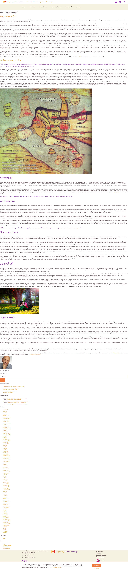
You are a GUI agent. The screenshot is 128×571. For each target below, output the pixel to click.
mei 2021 (5, 448)
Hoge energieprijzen (8, 16)
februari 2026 (6, 415)
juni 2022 (5, 436)
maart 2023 (5, 432)
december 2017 (6, 501)
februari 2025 (6, 420)
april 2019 (5, 479)
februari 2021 (6, 452)
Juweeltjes (98, 553)
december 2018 (6, 485)
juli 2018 (5, 491)
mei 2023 (5, 430)
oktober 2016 (6, 522)
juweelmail (69, 7)
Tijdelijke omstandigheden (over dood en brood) (14, 386)
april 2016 (5, 531)
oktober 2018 (6, 488)
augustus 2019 (6, 473)
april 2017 (5, 513)
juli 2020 (5, 463)
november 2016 (6, 520)
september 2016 (6, 523)
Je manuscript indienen (8, 392)
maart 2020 (5, 467)
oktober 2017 (6, 504)
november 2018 (6, 486)
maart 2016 (5, 532)
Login (4, 544)
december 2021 (6, 439)
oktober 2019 (6, 470)
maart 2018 (5, 497)
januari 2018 (6, 500)
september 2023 (6, 429)
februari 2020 (6, 469)
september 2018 (6, 489)
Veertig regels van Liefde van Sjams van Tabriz (17, 398)
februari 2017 (6, 516)
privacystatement (57, 567)
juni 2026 (5, 412)
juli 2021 (5, 445)
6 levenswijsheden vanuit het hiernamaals (21, 401)
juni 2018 (5, 492)
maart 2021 (5, 451)
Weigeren (96, 568)
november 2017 (6, 503)
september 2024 (6, 423)
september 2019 (6, 472)
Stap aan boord (100, 557)
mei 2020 (5, 464)
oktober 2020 (6, 458)
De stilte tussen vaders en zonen (10, 389)
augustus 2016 (6, 525)
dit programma (82, 56)
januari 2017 (6, 517)
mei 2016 (5, 529)
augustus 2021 (6, 443)
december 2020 (6, 455)
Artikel (4, 538)
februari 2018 (6, 498)
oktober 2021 (6, 442)
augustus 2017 (6, 507)
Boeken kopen (99, 551)
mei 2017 (5, 512)
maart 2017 (5, 515)
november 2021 (6, 440)
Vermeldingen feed (7, 545)
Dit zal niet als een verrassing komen (11, 388)
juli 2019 (5, 475)
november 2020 (6, 457)
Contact (26, 555)
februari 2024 (6, 426)
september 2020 (6, 460)
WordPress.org (6, 548)
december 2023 (6, 427)
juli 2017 (5, 509)
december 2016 (6, 519)
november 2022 (6, 433)
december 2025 (6, 417)
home (23, 7)
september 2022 (6, 435)
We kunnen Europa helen (10, 60)
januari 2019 (6, 483)
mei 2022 (5, 437)
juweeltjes (32, 7)
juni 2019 (5, 476)
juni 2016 (5, 528)
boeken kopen (43, 7)
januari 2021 (6, 454)
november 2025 (6, 418)
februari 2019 (6, 482)
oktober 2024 (6, 421)
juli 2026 (5, 411)
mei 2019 (5, 477)
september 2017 (6, 506)
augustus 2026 (6, 409)
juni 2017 (5, 510)
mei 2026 (5, 414)
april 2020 (5, 466)
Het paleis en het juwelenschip (9, 391)
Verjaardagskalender (101, 555)
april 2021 (5, 449)
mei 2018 (5, 494)
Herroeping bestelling (29, 557)
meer (77, 7)
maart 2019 (5, 480)
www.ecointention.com (35, 354)
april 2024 (5, 424)
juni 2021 (5, 446)
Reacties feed (6, 547)
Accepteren (96, 565)
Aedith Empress (6, 401)
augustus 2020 (6, 461)
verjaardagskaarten (56, 7)
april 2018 (5, 495)
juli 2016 (5, 526)
